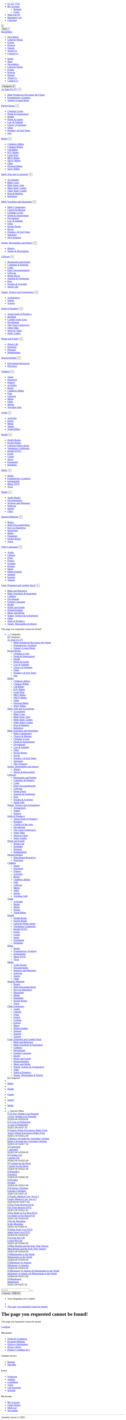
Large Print (12, 155)
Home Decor (13, 275)
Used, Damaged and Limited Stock (18, 585)
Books (10, 388)
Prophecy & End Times (18, 130)
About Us (12, 50)
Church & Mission (16, 210)
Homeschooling (9, 358)
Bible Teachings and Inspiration (16, 201)
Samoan (11, 574)
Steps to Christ (14, 330)
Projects (11, 45)
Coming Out (13, 1158)
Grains (10, 456)
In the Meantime (15, 1224)
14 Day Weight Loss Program (21, 1116)
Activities (12, 385)
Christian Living (15, 111)
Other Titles (13, 328)
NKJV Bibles (14, 160)
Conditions (12, 1382)
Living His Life (14, 1240)
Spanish (11, 577)
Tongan (11, 580)
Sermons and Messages (18, 503)
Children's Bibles (15, 144)
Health (10, 116)
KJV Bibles (13, 152)
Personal (11, 349)
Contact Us (12, 53)
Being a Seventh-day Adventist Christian (27, 1141)
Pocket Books (8, 105)
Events (10, 42)
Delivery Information (17, 1344)
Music (4, 470)
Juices (10, 459)
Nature (10, 300)
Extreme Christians (16, 1191)
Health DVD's (14, 451)
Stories (10, 404)
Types (10, 1385)
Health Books (14, 440)
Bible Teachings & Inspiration (21, 593)
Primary (11, 382)
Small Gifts (12, 287)
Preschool (12, 366)
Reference (12, 196)
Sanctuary (12, 234)
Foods (10, 454)
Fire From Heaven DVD (19, 1207)
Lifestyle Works (15, 39)
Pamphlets (12, 536)
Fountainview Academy (19, 97)
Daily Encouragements (18, 270)
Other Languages (9, 547)
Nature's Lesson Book (18, 100)
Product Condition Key (18, 1350)
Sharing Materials (9, 516)
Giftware (5, 256)
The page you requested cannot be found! (27, 1306)
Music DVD (13, 484)
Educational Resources (18, 363)
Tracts (10, 541)
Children (5, 371)
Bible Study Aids (15, 185)
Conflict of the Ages (17, 319)
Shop (9, 31)
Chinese (11, 555)
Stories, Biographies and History (17, 243)
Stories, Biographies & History (22, 624)
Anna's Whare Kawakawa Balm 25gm (26, 1133)
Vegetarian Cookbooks (18, 448)
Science (11, 303)
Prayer (10, 229)
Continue (5, 1327)
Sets (9, 133)
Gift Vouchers (14, 1387)
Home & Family (15, 119)
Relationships (13, 352)
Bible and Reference (17, 591)
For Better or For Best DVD (21, 1215)
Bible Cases (13, 182)
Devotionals (13, 218)
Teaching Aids (14, 407)
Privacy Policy (14, 1347)
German (11, 563)
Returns (11, 1362)
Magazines (12, 530)
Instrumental (13, 481)
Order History (14, 1405)
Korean (11, 566)
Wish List (12, 1408)
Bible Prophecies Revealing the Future (26, 95)
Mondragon (13, 1282)
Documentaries (14, 500)
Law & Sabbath (15, 122)
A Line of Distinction (17, 1124)
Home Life (12, 344)
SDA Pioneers (14, 237)
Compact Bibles (15, 147)
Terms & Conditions (17, 1338)
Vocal (10, 486)
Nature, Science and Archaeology (17, 292)
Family (10, 1094)
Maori (10, 569)
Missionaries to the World (19, 1257)
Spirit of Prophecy (10, 308)
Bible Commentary (16, 207)
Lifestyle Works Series (18, 445)
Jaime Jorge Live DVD (18, 1232)
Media (10, 399)
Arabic (10, 552)
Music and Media (15, 613)
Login (16, 12)
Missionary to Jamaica (18, 1265)
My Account (13, 1402)
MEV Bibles (13, 158)
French (10, 560)
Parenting (12, 347)
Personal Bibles (14, 166)
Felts (9, 393)
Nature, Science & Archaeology (22, 615)
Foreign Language (16, 602)
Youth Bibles (13, 429)
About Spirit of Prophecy (19, 314)
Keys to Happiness (16, 527)
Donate (10, 48)
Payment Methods (16, 1341)
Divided (11, 1182)
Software (11, 506)
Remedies (12, 465)
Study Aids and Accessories (14, 174)
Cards (10, 267)
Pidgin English (14, 571)
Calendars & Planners (17, 264)
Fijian (10, 558)
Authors (11, 1379)
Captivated (12, 1149)
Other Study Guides (17, 191)
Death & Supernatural (18, 114)
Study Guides (14, 333)
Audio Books (13, 497)
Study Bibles (13, 169)
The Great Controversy (18, 325)
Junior (10, 377)
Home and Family (10, 338)
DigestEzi (12, 1174)
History (11, 248)
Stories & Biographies (18, 251)
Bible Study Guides (16, 188)
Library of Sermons (16, 125)
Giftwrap (11, 273)
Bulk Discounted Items (18, 525)
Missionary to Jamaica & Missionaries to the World (32, 1273)
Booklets (11, 317)
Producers (12, 1376)
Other (10, 127)
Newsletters (13, 37)
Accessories (13, 179)
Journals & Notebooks (18, 278)
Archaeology (13, 297)
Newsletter (12, 1410)
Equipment (12, 462)
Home (4, 31)
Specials (11, 1390)
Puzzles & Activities (17, 284)
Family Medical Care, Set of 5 (22, 1199)
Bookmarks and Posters (18, 262)
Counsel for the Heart (17, 1166)
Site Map (11, 1364)
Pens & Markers (15, 193)
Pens (9, 281)
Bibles (4, 138)
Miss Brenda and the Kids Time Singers (26, 1248)
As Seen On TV (9, 89)
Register (18, 9)
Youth (4, 412)
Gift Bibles (12, 149)
